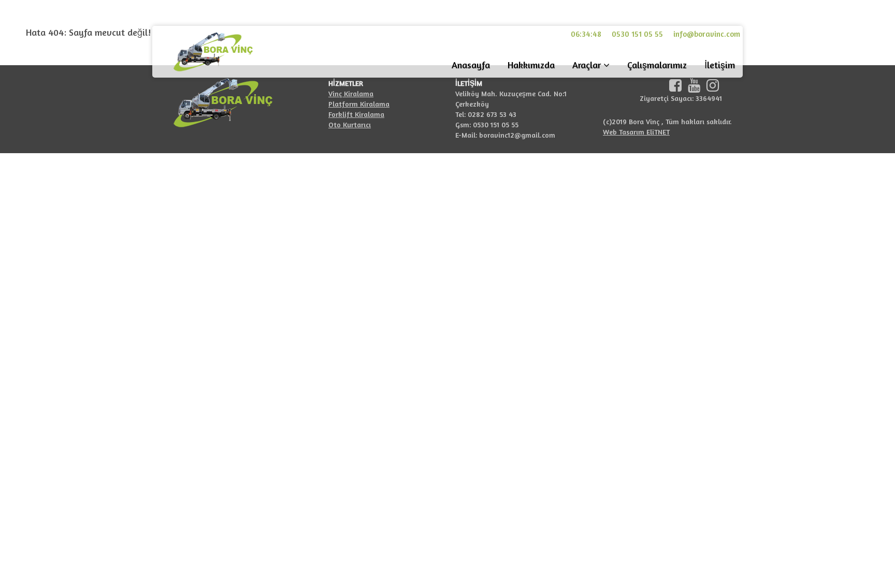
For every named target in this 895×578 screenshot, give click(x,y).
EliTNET (658, 131)
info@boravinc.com (706, 34)
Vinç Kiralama (350, 93)
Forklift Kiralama (356, 114)
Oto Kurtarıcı (349, 124)
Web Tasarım (624, 131)
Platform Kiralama (358, 103)
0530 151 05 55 (637, 34)
